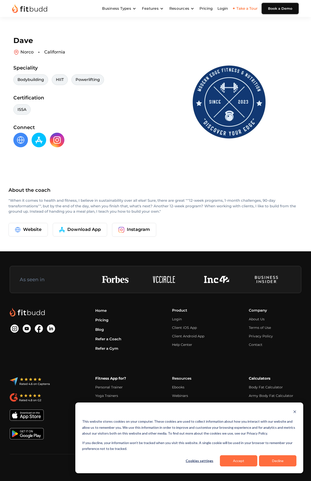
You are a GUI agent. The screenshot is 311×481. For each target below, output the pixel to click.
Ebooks (178, 387)
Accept (238, 461)
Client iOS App (184, 327)
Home (101, 310)
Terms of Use (260, 327)
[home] (29, 8)
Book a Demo (280, 8)
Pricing (206, 8)
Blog (99, 329)
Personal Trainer (109, 387)
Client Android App (188, 336)
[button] (119, 8)
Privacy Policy (261, 336)
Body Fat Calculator (266, 387)
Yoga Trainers (106, 396)
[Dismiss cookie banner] (294, 412)
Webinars (180, 396)
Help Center (182, 344)
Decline (278, 461)
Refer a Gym (106, 348)
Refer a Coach (108, 339)
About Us (257, 319)
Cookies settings (199, 461)
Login (222, 8)
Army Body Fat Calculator (271, 396)
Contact (255, 344)
